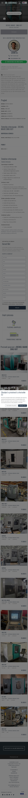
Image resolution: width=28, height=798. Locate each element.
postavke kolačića (11, 405)
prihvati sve (22, 405)
